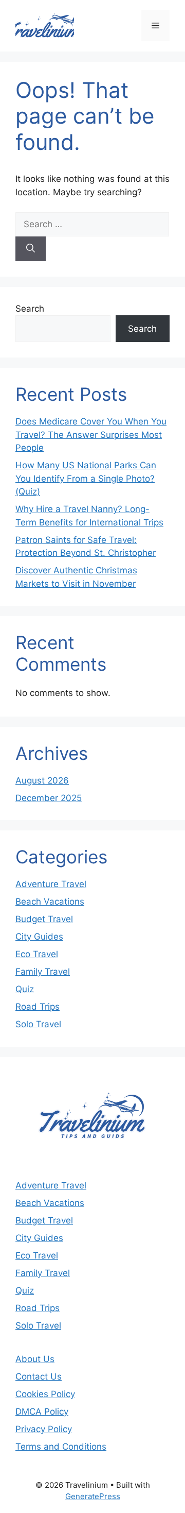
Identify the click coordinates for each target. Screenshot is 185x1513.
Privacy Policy (43, 1429)
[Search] (30, 248)
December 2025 (48, 798)
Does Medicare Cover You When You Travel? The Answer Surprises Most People (90, 434)
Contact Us (38, 1376)
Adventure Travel (50, 884)
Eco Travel (36, 954)
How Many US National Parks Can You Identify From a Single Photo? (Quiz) (85, 478)
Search (29, 308)
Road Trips (37, 1006)
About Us (34, 1359)
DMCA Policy (41, 1411)
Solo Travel (38, 1024)
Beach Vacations (49, 901)
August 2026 (42, 780)
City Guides (39, 936)
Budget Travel (44, 919)
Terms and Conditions (60, 1446)
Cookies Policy (45, 1394)
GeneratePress (92, 1496)
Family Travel (42, 971)
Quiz (24, 989)
